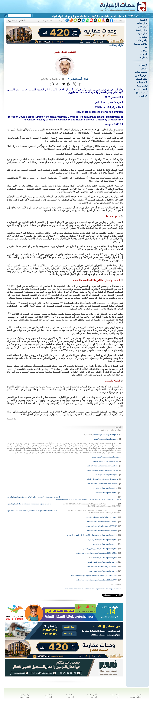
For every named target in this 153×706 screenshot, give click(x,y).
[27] (107, 403)
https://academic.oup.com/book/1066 (105, 461)
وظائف (144, 68)
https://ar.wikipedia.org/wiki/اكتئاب (105, 475)
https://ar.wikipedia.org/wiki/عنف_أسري (103, 571)
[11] (90, 254)
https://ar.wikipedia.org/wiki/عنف (105, 493)
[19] (18, 302)
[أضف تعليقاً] (52, 85)
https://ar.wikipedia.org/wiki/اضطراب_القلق (102, 479)
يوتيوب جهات (141, 72)
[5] (82, 145)
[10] (101, 254)
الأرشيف (143, 96)
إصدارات (143, 57)
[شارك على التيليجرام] (63, 85)
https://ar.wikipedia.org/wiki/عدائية (105, 544)
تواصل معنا (142, 85)
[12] (99, 260)
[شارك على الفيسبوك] (79, 85)
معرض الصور (141, 75)
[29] (119, 580)
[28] (121, 406)
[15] (119, 517)
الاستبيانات (142, 82)
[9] (106, 188)
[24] (52, 368)
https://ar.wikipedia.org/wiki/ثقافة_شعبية (102, 540)
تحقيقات (143, 37)
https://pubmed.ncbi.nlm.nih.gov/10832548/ (102, 470)
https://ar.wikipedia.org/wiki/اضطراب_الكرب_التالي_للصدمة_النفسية (92, 535)
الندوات (143, 54)
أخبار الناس (142, 26)
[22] (100, 344)
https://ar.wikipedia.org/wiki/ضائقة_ (104, 557)
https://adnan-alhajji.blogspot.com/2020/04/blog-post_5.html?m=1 (94, 575)
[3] (92, 132)
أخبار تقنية (142, 33)
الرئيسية (143, 19)
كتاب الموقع (141, 92)
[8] (20, 177)
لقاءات (144, 50)
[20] (9, 313)
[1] (61, 129)
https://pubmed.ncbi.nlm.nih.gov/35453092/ (102, 484)
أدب (145, 47)
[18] (61, 302)
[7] (60, 177)
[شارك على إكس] (74, 85)
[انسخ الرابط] (57, 85)
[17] (49, 294)
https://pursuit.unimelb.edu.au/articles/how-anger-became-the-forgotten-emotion (93, 589)
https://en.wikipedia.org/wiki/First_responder (101, 517)
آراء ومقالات (141, 40)
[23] (64, 347)
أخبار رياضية (141, 30)
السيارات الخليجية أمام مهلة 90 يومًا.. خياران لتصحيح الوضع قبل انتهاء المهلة (89, 16)
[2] (114, 132)
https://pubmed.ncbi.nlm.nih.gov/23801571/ (102, 526)
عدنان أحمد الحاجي (79, 79)
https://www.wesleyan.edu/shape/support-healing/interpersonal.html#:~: (32, 511)
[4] (92, 140)
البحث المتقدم (140, 89)
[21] (84, 338)
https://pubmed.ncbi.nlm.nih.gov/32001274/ (102, 466)
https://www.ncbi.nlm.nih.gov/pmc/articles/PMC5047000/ (96, 580)
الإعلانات (143, 65)
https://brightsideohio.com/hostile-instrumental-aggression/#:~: (29, 504)
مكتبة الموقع (141, 79)
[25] (14, 368)
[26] (96, 400)
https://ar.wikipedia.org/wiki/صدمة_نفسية (106, 457)
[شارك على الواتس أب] (68, 85)
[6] (70, 145)
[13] (34, 265)
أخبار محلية (142, 23)
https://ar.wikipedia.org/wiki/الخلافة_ (105, 434)
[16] (119, 522)
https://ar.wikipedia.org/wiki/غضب (106, 439)
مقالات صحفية (140, 43)
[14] (119, 511)
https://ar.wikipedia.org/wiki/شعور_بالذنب (102, 562)
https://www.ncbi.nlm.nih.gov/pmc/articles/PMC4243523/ (96, 553)
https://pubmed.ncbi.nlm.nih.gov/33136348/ (102, 522)
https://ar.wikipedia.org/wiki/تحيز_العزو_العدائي (100, 549)
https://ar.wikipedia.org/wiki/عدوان (105, 488)
